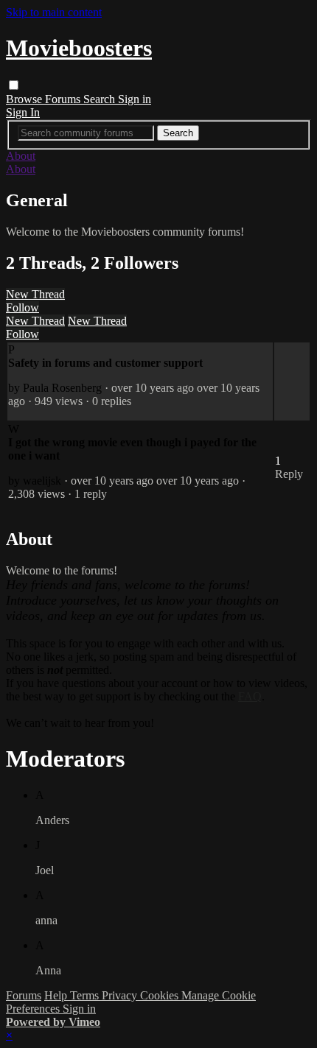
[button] (13, 85)
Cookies (160, 995)
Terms (86, 995)
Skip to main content (54, 12)
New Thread (35, 294)
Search (100, 99)
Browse (25, 99)
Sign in (134, 99)
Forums (64, 99)
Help (57, 995)
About (20, 156)
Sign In (23, 112)
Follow (22, 307)
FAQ (250, 696)
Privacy (121, 995)
